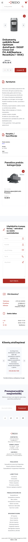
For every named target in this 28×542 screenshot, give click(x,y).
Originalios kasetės (14, 526)
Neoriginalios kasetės (14, 528)
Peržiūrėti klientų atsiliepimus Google (14, 378)
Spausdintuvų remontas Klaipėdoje (14, 464)
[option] (14, 187)
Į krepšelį (19, 70)
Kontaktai (14, 476)
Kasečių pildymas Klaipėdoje (14, 466)
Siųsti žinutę (14, 281)
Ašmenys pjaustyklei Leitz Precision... (12, 192)
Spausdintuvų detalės (14, 530)
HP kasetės (14, 516)
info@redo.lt (21, 303)
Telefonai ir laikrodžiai (14, 505)
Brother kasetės (14, 522)
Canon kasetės (14, 518)
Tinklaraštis (14, 478)
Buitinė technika (14, 503)
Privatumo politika (14, 485)
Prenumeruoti (22, 408)
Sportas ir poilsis (14, 507)
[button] (5, 25)
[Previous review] (3, 360)
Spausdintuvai (14, 495)
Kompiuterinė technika (14, 501)
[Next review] (24, 360)
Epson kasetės (14, 520)
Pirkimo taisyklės (14, 483)
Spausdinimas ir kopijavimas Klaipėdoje (14, 468)
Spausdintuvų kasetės (14, 497)
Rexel (3, 143)
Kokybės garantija (14, 481)
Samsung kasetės (14, 524)
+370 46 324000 (20, 301)
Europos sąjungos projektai (14, 487)
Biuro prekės (14, 499)
